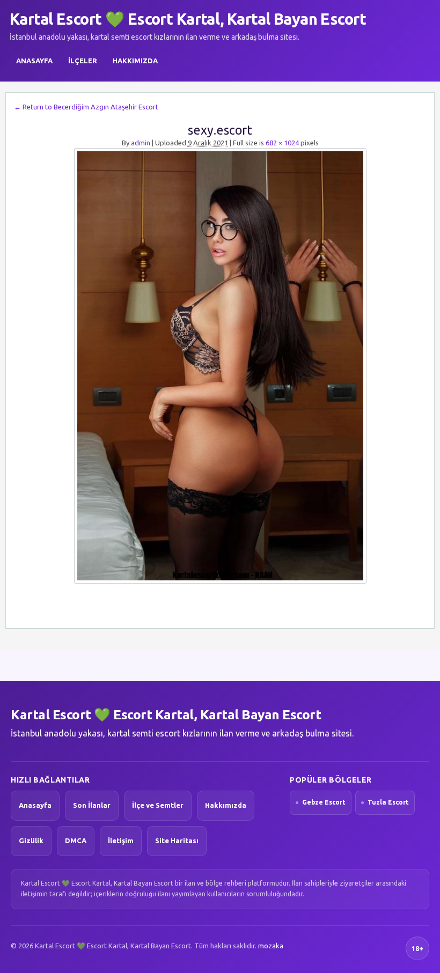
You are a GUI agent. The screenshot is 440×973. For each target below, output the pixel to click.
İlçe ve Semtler (158, 805)
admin (140, 142)
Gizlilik (31, 840)
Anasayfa (34, 60)
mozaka (270, 945)
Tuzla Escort (388, 802)
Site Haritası (177, 840)
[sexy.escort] (220, 366)
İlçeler (82, 60)
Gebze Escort (324, 802)
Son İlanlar (92, 805)
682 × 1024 (282, 142)
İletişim (121, 840)
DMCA (75, 840)
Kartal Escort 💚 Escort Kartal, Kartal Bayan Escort (188, 18)
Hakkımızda (135, 60)
